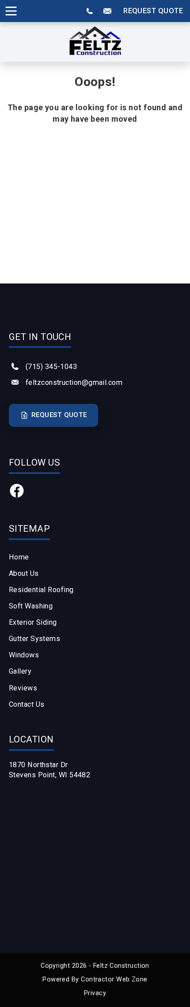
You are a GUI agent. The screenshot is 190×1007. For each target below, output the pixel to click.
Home (19, 557)
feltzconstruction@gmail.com (74, 382)
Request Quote (153, 11)
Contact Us (27, 704)
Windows (24, 655)
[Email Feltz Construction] (107, 11)
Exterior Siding (33, 622)
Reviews (23, 688)
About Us (24, 573)
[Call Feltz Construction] (90, 11)
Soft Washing (31, 606)
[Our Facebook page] (17, 495)
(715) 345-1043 (51, 366)
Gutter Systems (34, 638)
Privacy (95, 993)
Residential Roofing (41, 590)
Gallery (20, 671)
